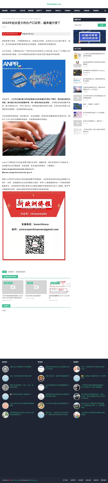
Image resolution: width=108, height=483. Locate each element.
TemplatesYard (16, 480)
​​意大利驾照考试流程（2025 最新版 (93, 112)
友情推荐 (80, 480)
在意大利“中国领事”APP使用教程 (20, 367)
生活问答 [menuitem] (22, 10)
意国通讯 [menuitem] (96, 10)
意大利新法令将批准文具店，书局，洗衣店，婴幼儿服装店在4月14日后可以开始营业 (93, 396)
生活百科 (10, 272)
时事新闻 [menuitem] (67, 10)
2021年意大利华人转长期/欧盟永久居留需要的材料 (94, 97)
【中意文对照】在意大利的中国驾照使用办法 (94, 130)
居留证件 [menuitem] (58, 10)
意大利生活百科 (10, 18)
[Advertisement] (54, 450)
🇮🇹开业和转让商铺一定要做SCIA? (20, 394)
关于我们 (65, 480)
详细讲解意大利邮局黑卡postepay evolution (94, 71)
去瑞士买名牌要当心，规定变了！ (93, 121)
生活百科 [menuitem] (13, 10)
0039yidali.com (54, 4)
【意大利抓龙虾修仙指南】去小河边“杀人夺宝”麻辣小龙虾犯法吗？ (12, 297)
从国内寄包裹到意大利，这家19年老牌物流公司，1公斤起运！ (94, 88)
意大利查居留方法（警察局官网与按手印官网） (94, 80)
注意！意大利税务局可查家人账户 (21, 376)
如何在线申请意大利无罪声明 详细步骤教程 (94, 63)
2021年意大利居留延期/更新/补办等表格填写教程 (94, 55)
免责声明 (73, 480)
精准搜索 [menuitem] (5, 10)
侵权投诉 (96, 480)
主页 (3, 18)
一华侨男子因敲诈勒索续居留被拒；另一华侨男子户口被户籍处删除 (93, 386)
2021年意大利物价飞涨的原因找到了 (57, 403)
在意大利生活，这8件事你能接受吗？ (57, 376)
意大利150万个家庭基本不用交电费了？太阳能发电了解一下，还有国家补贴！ (93, 405)
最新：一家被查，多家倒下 (91, 104)
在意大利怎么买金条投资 (33, 296)
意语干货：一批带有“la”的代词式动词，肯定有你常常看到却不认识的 (56, 413)
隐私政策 (88, 480)
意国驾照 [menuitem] (31, 10)
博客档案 (103, 480)
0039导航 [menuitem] (6, 15)
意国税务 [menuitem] (48, 10)
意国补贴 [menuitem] (77, 10)
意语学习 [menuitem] (39, 10)
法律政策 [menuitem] (86, 10)
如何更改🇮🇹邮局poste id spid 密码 (59, 297)
